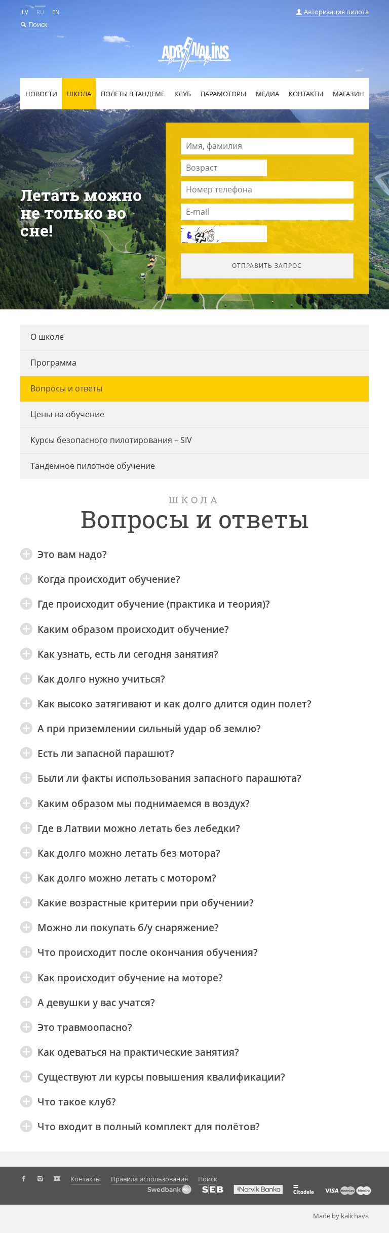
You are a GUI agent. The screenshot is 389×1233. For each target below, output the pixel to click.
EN (55, 12)
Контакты (306, 93)
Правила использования (149, 1178)
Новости (41, 93)
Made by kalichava (341, 1215)
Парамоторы (223, 93)
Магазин (348, 93)
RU (40, 12)
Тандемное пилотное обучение (92, 465)
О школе (47, 336)
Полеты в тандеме (133, 93)
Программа (53, 362)
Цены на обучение (67, 414)
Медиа (267, 93)
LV (25, 12)
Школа (79, 93)
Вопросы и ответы (66, 388)
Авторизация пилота (335, 11)
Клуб (182, 93)
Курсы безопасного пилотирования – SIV (111, 440)
